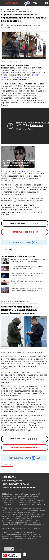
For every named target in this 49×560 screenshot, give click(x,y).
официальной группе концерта (18, 171)
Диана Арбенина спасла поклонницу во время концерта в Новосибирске (27, 282)
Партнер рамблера (21, 549)
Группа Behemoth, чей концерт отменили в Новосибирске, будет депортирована (26, 289)
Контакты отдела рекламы (15, 484)
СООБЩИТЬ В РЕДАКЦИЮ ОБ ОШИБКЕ (19, 487)
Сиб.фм (4, 348)
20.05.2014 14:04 (7, 9)
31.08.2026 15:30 (7, 301)
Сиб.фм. (5, 368)
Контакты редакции (12, 481)
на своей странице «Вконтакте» (20, 76)
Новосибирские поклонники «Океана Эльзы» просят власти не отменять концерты (27, 274)
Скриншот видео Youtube (12, 61)
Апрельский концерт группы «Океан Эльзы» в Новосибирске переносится (27, 267)
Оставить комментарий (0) (24, 232)
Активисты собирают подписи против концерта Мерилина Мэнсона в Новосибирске (28, 260)
